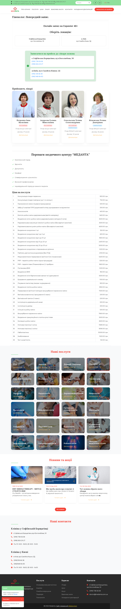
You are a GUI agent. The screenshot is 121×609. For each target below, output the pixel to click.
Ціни (63, 588)
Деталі (15, 594)
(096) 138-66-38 (37, 74)
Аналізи (39, 588)
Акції (63, 591)
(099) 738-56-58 (49, 1)
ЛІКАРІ (47, 9)
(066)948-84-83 (50, 3)
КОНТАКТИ (68, 9)
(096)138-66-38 (38, 3)
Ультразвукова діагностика (46, 585)
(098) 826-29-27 (61, 1)
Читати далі (25, 500)
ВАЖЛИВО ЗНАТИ (57, 9)
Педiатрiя (39, 594)
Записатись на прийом (104, 9)
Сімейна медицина (43, 591)
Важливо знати (67, 594)
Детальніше (23, 135)
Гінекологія (40, 597)
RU (108, 2)
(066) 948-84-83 (37, 76)
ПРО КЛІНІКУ (25, 9)
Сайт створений (66, 606)
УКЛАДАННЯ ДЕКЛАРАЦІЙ (83, 9)
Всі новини (60, 509)
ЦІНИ (41, 9)
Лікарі (64, 585)
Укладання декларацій (70, 597)
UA (105, 2)
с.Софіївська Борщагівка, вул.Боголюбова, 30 (27, 1)
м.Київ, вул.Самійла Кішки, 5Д (22, 3)
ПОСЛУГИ (35, 9)
